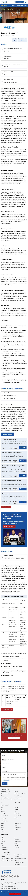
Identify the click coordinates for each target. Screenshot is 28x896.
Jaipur (2, 823)
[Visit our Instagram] (2, 876)
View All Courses (6, 507)
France (16, 809)
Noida (2, 827)
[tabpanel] (14, 473)
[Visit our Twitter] (12, 876)
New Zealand (4, 816)
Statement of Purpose (7, 800)
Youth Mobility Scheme (21, 794)
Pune (2, 830)
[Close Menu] (26, 2)
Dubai (16, 845)
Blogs (16, 800)
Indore (16, 830)
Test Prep (17, 802)
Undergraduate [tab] (7, 434)
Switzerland (18, 814)
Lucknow (3, 832)
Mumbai (3, 841)
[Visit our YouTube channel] (7, 876)
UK (1, 809)
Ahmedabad (4, 847)
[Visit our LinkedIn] (10, 876)
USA (2, 807)
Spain (16, 818)
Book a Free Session (9, 526)
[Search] (14, 2)
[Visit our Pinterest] (15, 876)
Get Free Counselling (14, 738)
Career (16, 791)
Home (2, 8)
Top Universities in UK (6, 861)
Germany (3, 818)
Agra (16, 825)
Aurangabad (18, 827)
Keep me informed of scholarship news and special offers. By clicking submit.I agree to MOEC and (14, 779)
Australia (3, 814)
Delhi (2, 825)
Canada (3, 812)
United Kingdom (10, 8)
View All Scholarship (7, 709)
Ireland (16, 807)
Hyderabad (18, 823)
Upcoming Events (5, 791)
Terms (22, 778)
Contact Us (18, 798)
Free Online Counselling (7, 798)
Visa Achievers (18, 796)
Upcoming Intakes (6, 794)
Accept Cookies (15, 894)
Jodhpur (17, 847)
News (2, 796)
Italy (16, 812)
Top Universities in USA (7, 859)
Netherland (18, 816)
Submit (4, 783)
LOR (2, 802)
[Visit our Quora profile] (18, 876)
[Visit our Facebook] (4, 876)
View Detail (22, 447)
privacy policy (6, 780)
